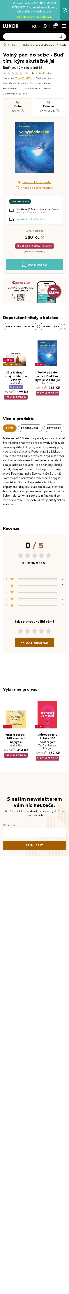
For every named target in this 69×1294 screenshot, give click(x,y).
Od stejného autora (20, 326)
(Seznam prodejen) (36, 212)
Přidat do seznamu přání (37, 187)
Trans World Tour (24, 78)
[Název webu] (11, 26)
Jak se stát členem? (34, 251)
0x (26, 73)
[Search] (60, 36)
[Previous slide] (12, 147)
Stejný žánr (50, 326)
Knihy (14, 44)
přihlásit (34, 845)
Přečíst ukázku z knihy (36, 182)
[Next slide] (56, 147)
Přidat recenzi (35, 642)
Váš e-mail (9, 825)
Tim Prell (42, 745)
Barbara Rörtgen (49, 747)
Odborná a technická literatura (39, 44)
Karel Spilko (45, 73)
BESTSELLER (11, 364)
